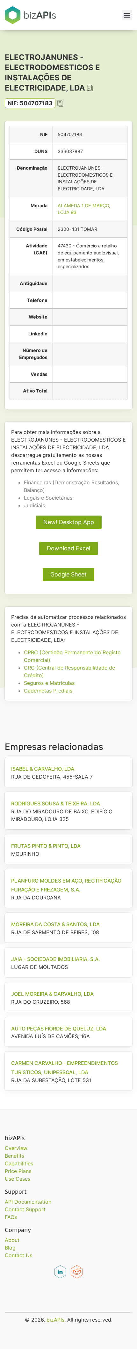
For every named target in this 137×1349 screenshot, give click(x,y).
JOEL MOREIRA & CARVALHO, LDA (52, 994)
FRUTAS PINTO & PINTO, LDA (46, 846)
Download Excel (68, 548)
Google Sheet (68, 574)
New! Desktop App (68, 522)
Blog (10, 1247)
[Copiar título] (90, 88)
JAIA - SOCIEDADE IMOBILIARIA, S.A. (55, 959)
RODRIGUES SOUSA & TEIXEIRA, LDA (55, 803)
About (12, 1240)
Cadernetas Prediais (48, 690)
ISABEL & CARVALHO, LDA (42, 769)
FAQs (11, 1217)
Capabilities (19, 1163)
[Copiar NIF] (60, 103)
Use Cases (17, 1179)
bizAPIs (55, 1319)
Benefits (14, 1156)
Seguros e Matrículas (49, 683)
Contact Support (25, 1209)
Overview (16, 1148)
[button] (127, 15)
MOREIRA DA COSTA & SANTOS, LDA (55, 924)
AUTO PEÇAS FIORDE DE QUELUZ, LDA (58, 1028)
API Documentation (28, 1202)
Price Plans (18, 1171)
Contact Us (18, 1255)
